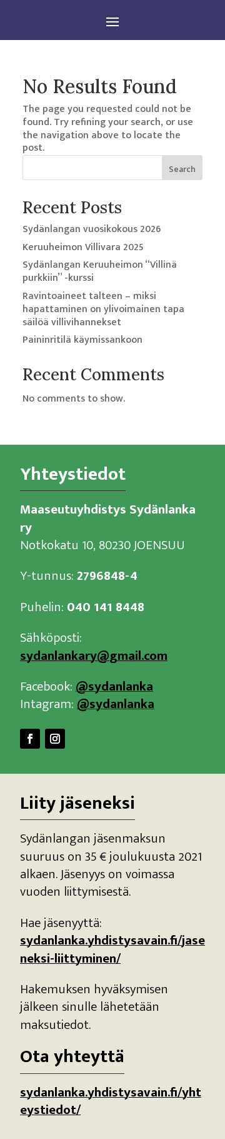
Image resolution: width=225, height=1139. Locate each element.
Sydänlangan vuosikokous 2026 (91, 229)
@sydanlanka (114, 686)
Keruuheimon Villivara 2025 (83, 247)
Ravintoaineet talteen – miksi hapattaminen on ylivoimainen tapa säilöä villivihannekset (103, 309)
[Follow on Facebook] (30, 739)
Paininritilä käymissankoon (82, 340)
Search (182, 169)
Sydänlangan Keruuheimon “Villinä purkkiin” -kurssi (99, 271)
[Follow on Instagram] (55, 739)
